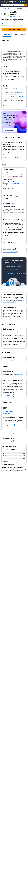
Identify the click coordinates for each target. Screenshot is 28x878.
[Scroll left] (1, 34)
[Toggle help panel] (26, 8)
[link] (19, 8)
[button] (19, 14)
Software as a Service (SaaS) (17, 100)
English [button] (22, 1)
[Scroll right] (27, 34)
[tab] (7, 35)
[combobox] (12, 5)
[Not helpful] (12, 242)
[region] (14, 195)
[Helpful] (9, 242)
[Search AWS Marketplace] (25, 5)
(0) (9, 25)
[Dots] (12, 433)
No (11, 105)
